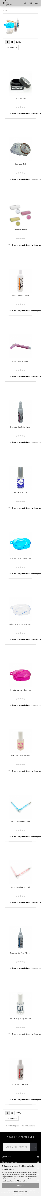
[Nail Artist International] (7, 3)
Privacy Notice (21, 1181)
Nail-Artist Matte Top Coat (20, 756)
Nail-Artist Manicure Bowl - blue (20, 558)
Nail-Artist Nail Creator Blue (20, 821)
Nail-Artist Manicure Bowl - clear (20, 624)
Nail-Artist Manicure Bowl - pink (20, 690)
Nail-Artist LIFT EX (20, 493)
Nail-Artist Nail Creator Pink (20, 887)
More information (20, 1191)
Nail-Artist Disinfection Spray (20, 427)
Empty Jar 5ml (20, 164)
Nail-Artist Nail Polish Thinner (20, 953)
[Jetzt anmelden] (33, 1147)
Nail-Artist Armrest (20, 230)
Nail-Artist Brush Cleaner (20, 295)
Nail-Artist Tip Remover (20, 1084)
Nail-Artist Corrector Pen (20, 361)
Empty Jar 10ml (20, 98)
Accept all (20, 1185)
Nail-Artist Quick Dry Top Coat (20, 1019)
